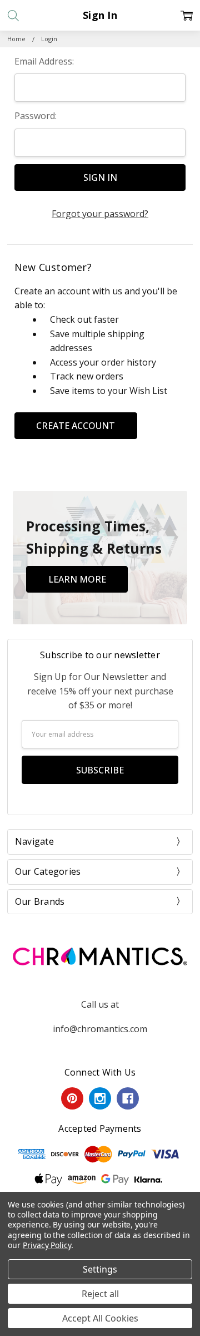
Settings (100, 1269)
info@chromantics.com (100, 1029)
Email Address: (44, 61)
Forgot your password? (100, 214)
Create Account (75, 426)
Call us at (100, 1004)
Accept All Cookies (100, 1318)
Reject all (100, 1294)
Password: (35, 116)
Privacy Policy (47, 1245)
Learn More (77, 579)
